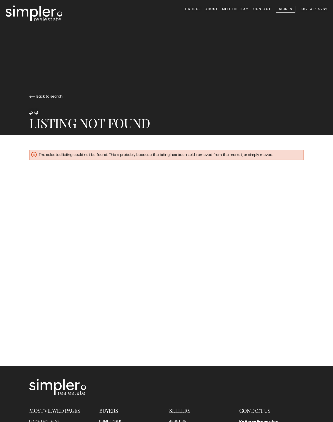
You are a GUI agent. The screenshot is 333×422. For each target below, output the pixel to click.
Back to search (49, 96)
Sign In (285, 9)
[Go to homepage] (38, 13)
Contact (262, 9)
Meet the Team (235, 9)
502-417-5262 (314, 9)
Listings (193, 9)
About (211, 9)
